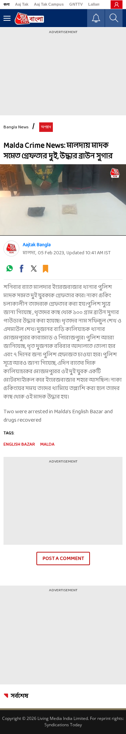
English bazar (19, 444)
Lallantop (97, 4)
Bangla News (16, 127)
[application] (63, 199)
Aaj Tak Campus (49, 4)
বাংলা (6, 4)
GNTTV (76, 4)
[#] (9, 271)
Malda (47, 444)
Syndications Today (63, 725)
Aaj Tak (21, 4)
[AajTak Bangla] (29, 18)
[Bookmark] (45, 271)
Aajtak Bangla (37, 245)
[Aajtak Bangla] (11, 248)
